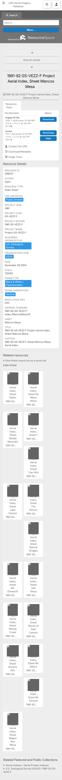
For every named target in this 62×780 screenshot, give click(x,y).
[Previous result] (32, 53)
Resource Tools (11, 105)
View (48, 138)
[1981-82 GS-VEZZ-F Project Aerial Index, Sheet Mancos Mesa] (31, 96)
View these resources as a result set (25, 360)
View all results (31, 60)
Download (48, 119)
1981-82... (11, 401)
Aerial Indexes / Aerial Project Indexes (26, 765)
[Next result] (32, 67)
